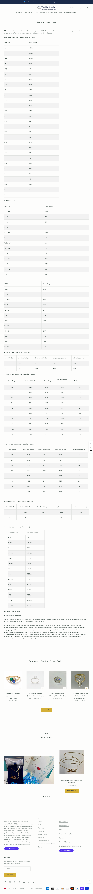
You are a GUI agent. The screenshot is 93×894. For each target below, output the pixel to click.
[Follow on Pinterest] (19, 882)
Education (41, 837)
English (72, 7)
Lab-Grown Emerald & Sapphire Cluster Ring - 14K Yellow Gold (13, 696)
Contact (40, 847)
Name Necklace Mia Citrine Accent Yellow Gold (72, 781)
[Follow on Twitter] (10, 882)
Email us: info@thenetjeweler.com (70, 846)
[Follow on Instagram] (15, 882)
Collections (34, 12)
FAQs (39, 825)
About (60, 12)
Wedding (27, 12)
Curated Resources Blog (70, 12)
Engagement (19, 12)
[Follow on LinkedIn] (34, 882)
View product (71, 790)
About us (41, 828)
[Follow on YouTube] (24, 882)
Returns (61, 838)
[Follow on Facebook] (5, 882)
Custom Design (52, 12)
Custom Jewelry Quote (66, 834)
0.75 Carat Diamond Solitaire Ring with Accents (35, 695)
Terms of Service (64, 842)
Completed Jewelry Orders (46, 844)
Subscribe (10, 874)
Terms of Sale (42, 834)
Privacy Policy (63, 822)
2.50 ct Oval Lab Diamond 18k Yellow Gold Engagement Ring (80, 696)
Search (40, 822)
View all (46, 710)
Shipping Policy (64, 826)
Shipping (41, 831)
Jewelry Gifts (43, 12)
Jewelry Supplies (43, 840)
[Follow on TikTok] (29, 882)
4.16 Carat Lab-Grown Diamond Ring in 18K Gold (57, 695)
